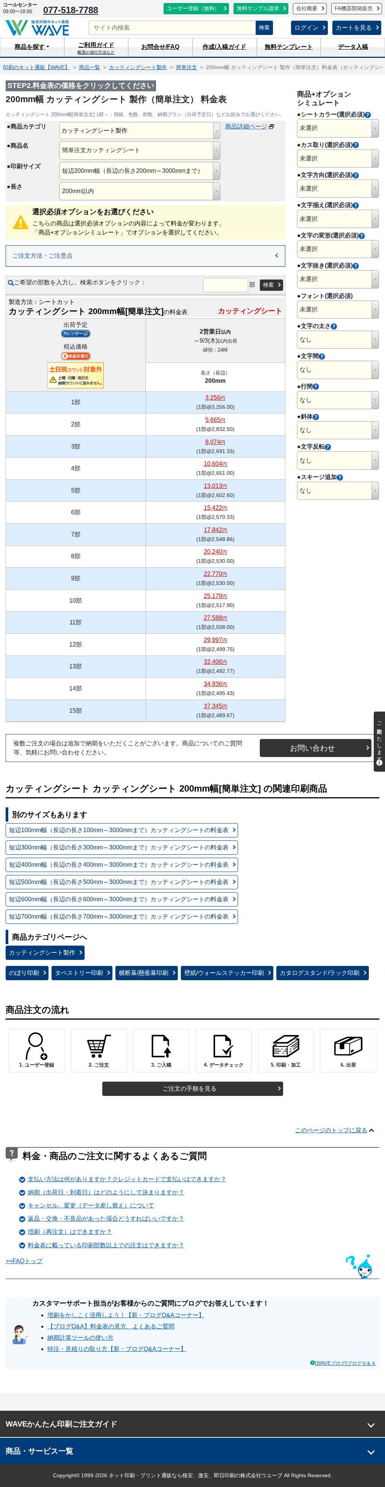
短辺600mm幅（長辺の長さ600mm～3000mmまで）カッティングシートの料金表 (119, 899)
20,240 (215, 552)
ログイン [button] (306, 27)
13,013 (215, 486)
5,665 (215, 420)
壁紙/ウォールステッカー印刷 (224, 973)
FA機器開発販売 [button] (354, 8)
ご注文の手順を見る (189, 1088)
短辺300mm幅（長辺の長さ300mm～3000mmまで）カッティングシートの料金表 (119, 847)
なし (306, 339)
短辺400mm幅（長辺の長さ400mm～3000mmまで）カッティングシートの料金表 (119, 864)
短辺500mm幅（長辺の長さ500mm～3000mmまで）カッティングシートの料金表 (119, 882)
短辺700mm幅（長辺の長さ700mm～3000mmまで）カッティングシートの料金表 (119, 916)
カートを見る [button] (354, 27)
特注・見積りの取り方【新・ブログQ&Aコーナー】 (116, 1349)
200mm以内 (78, 191)
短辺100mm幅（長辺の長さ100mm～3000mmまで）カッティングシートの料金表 (119, 830)
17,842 (215, 530)
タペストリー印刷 (79, 973)
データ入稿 (353, 47)
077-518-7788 (70, 10)
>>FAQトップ (24, 1261)
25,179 (215, 596)
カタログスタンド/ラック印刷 (319, 973)
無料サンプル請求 (258, 8)
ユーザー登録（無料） (193, 8)
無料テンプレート (289, 47)
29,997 (215, 640)
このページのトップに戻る (331, 1130)
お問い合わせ (312, 748)
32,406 (215, 662)
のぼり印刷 (24, 973)
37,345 (215, 706)
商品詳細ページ (246, 126)
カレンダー (76, 333)
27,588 (215, 618)
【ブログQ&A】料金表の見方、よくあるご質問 (110, 1326)
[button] (32, 47)
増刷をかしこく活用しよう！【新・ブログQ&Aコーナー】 (126, 1315)
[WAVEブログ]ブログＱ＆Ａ (345, 1363)
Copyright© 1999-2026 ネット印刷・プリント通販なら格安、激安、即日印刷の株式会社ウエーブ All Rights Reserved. (192, 1475)
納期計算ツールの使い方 (80, 1337)
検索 (264, 27)
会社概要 (306, 8)
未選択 (309, 128)
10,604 (215, 464)
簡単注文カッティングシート (101, 150)
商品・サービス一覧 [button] (39, 1451)
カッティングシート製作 (42, 952)
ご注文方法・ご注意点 (42, 255)
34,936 (215, 684)
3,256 (215, 397)
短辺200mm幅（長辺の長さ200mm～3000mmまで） (132, 171)
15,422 (215, 508)
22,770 (215, 574)
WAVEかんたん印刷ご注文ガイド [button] (61, 1424)
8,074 (215, 442)
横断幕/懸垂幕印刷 (143, 973)
